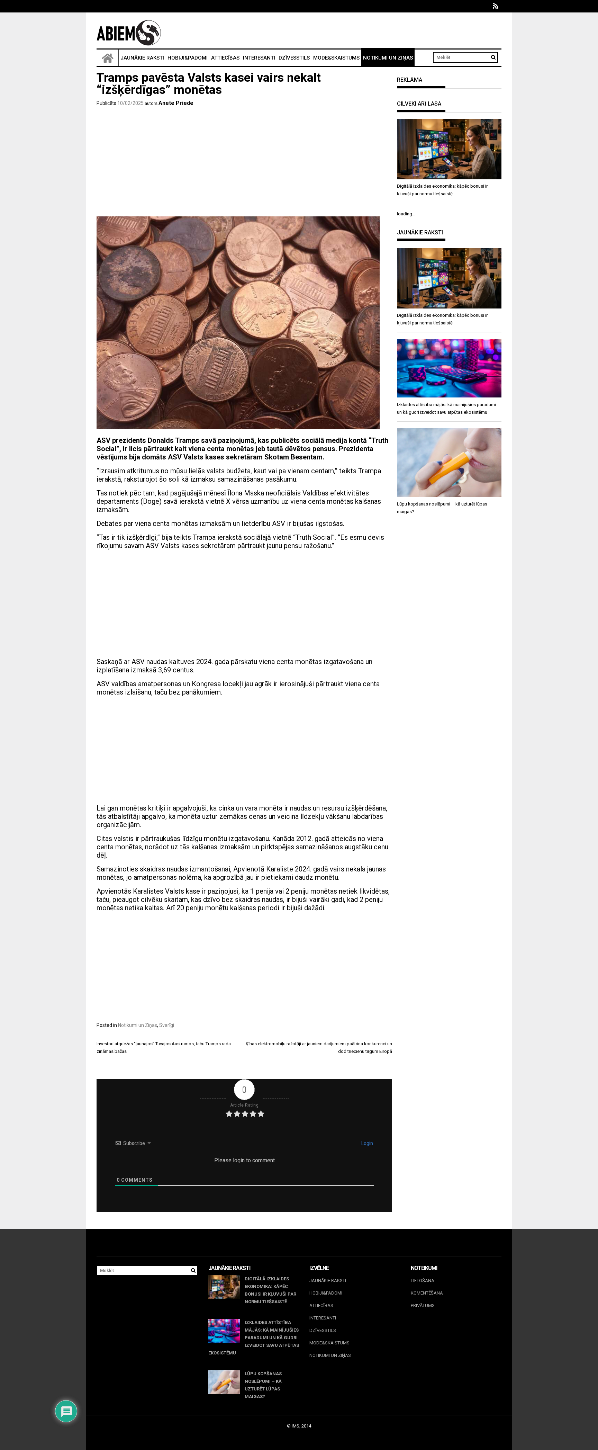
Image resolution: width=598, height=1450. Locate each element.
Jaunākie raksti (142, 58)
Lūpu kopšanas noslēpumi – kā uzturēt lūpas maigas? (263, 1385)
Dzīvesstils (294, 58)
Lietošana (422, 1280)
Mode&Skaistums (336, 58)
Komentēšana (427, 1293)
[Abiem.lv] (108, 58)
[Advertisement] (244, 162)
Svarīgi (166, 1025)
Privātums (423, 1305)
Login (366, 1143)
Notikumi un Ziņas (388, 58)
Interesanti (259, 58)
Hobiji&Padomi (187, 58)
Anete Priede (175, 103)
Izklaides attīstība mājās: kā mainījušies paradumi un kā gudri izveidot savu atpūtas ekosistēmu (253, 1337)
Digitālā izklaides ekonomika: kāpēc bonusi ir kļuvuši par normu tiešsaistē (270, 1290)
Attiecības (225, 58)
